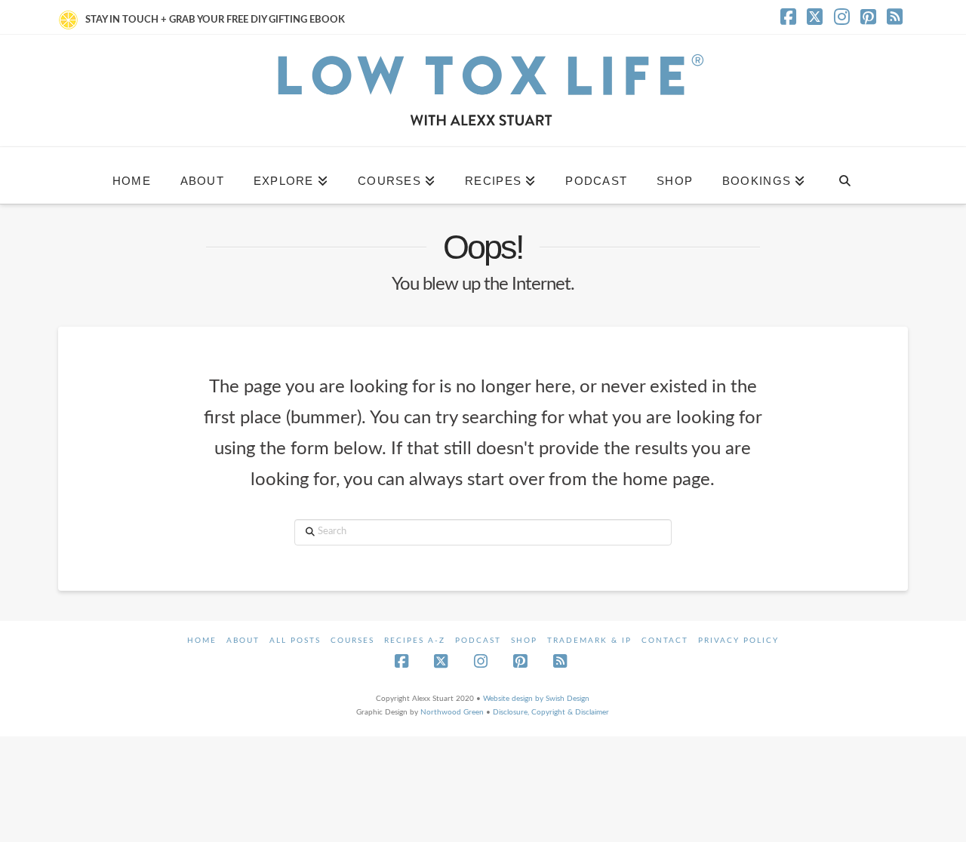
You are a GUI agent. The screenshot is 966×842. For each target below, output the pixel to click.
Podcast (478, 640)
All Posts (295, 640)
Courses (352, 640)
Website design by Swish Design (536, 698)
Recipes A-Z (414, 640)
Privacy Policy (738, 640)
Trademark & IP (589, 640)
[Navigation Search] (844, 175)
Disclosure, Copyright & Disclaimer (551, 712)
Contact (664, 640)
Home (202, 640)
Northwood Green (452, 712)
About (243, 640)
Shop (524, 640)
